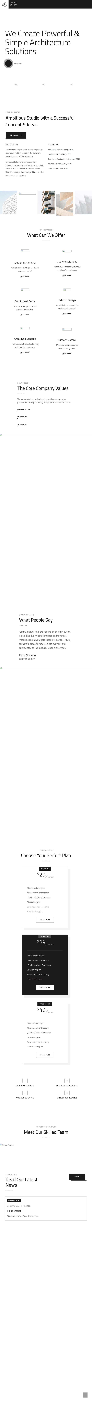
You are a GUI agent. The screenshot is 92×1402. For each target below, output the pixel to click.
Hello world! (14, 1211)
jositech (27, 1206)
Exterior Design (67, 300)
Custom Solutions (67, 262)
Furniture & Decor (25, 301)
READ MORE (25, 276)
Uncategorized (14, 1200)
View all (77, 1177)
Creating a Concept (25, 339)
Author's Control (67, 340)
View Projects (16, 135)
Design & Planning (25, 263)
